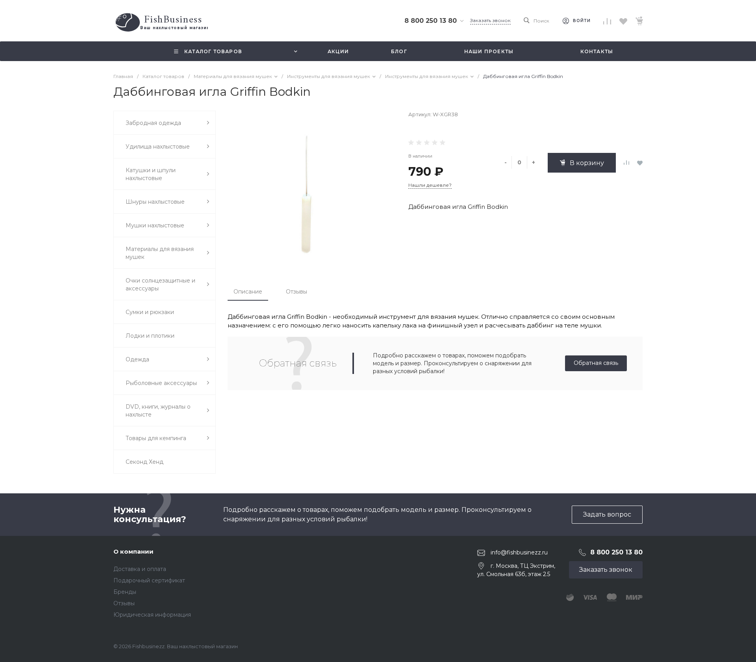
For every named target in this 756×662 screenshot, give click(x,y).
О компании (133, 551)
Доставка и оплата (139, 569)
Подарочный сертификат (149, 580)
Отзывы (296, 291)
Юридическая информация (152, 614)
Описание (247, 291)
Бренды (124, 591)
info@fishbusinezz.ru (519, 552)
